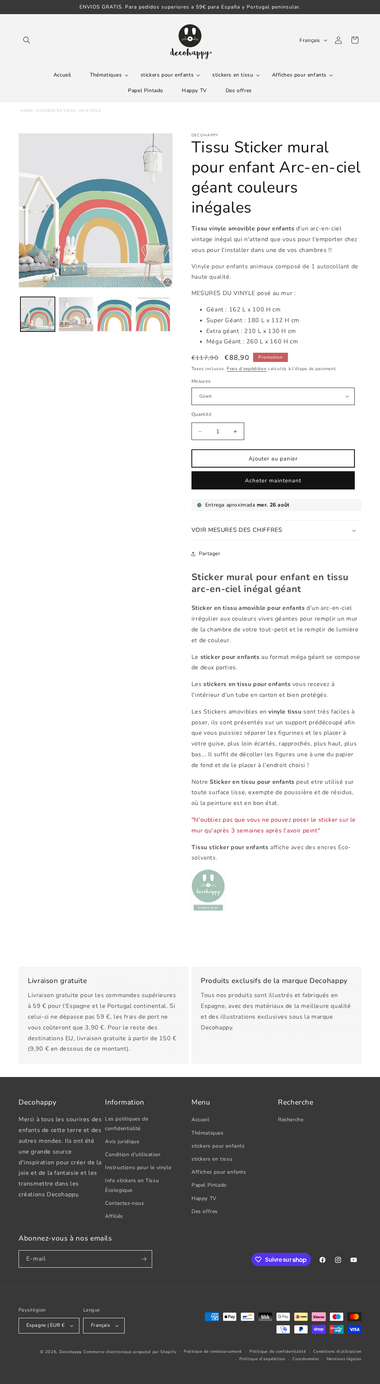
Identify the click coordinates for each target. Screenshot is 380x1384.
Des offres (204, 1211)
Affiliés (114, 1216)
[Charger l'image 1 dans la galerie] (37, 314)
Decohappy (70, 1352)
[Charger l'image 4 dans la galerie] (152, 314)
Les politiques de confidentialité (126, 1123)
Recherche (290, 1119)
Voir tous (90, 110)
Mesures (201, 381)
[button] (27, 40)
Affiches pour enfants (218, 1172)
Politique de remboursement (213, 1351)
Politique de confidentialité (277, 1351)
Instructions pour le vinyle (138, 1167)
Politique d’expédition (262, 1359)
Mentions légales (344, 1359)
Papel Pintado (209, 1185)
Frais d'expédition (247, 369)
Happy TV (204, 1198)
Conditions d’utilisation (337, 1351)
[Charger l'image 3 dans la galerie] (114, 314)
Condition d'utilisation (133, 1154)
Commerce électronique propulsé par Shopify (129, 1352)
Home (26, 110)
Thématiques (207, 1132)
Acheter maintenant (273, 480)
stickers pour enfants (218, 1145)
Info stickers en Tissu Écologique (132, 1185)
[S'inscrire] (143, 1259)
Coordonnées (305, 1359)
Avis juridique (122, 1141)
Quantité (201, 414)
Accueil (200, 1119)
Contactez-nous (124, 1203)
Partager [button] (209, 553)
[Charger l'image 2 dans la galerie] (76, 314)
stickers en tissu (55, 110)
